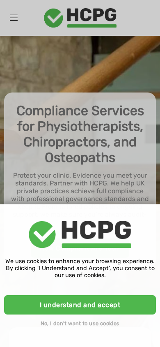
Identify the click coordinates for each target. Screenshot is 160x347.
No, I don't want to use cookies (80, 323)
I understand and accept (80, 305)
